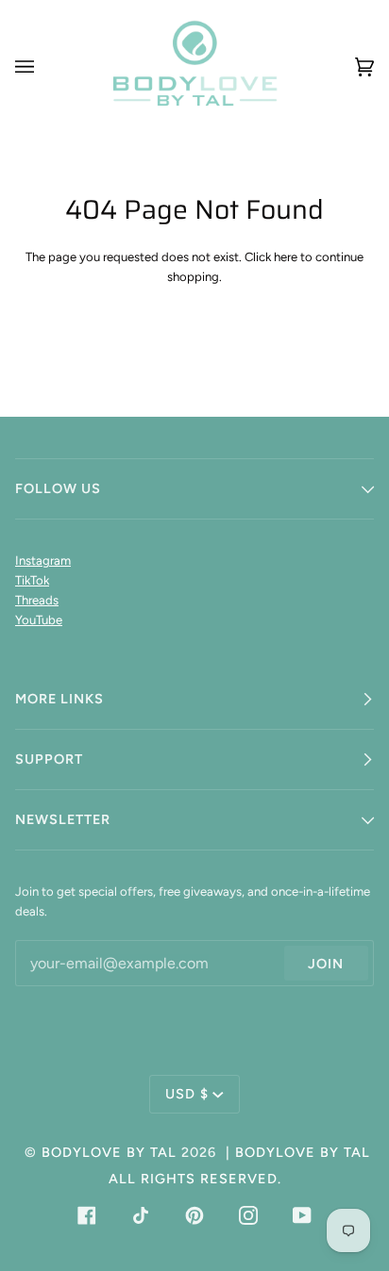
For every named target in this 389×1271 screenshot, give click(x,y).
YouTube (38, 620)
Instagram (43, 560)
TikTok (32, 580)
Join (326, 963)
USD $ (187, 1093)
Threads (37, 600)
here (285, 257)
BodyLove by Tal (109, 1152)
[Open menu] (43, 66)
